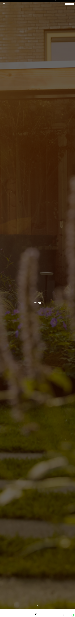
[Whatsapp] (73, 615)
